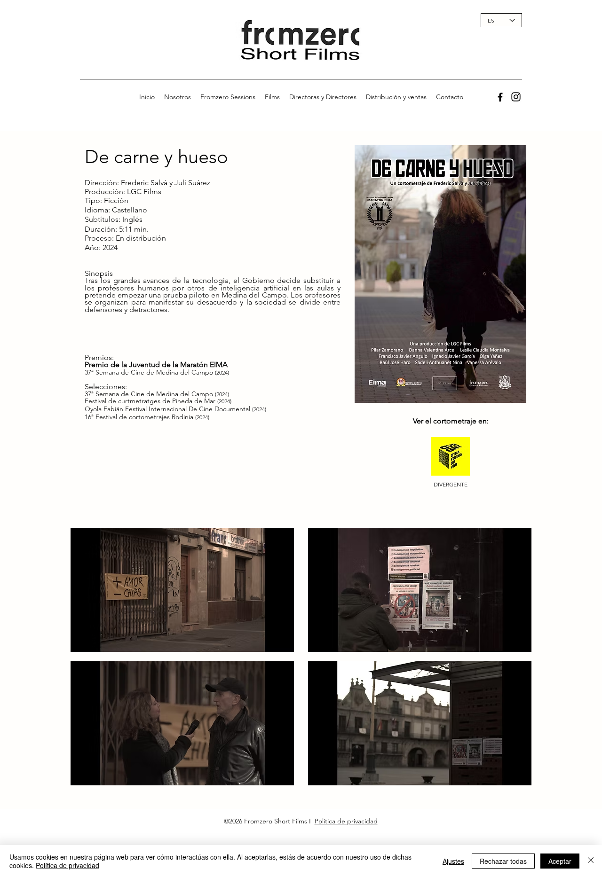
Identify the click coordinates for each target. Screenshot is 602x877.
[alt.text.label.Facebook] (500, 97)
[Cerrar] (590, 861)
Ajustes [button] (453, 861)
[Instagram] (516, 97)
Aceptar (559, 861)
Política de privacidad (346, 821)
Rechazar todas (503, 861)
